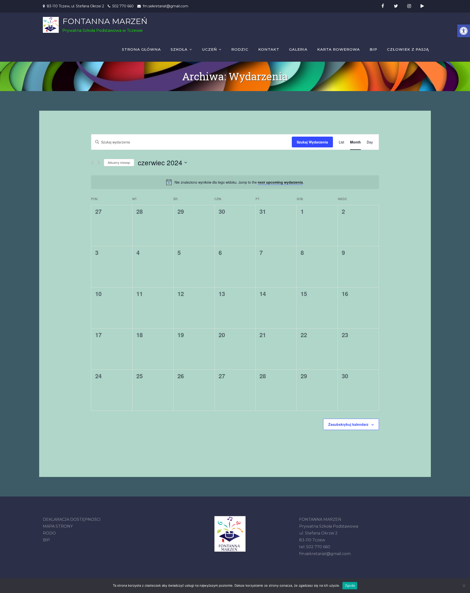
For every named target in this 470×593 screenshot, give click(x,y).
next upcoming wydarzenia (280, 182)
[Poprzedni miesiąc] (92, 162)
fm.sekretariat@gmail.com (165, 6)
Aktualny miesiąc (119, 162)
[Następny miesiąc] (98, 162)
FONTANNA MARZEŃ (104, 21)
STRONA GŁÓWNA (141, 49)
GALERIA (298, 49)
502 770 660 (123, 6)
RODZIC (239, 49)
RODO (49, 533)
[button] (463, 30)
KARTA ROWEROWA (338, 49)
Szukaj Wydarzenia (312, 142)
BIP (373, 49)
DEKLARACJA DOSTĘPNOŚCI (72, 519)
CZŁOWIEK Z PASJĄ (408, 49)
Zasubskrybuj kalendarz (348, 424)
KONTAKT (268, 49)
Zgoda (350, 585)
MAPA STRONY (58, 526)
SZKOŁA (179, 49)
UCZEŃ (209, 49)
